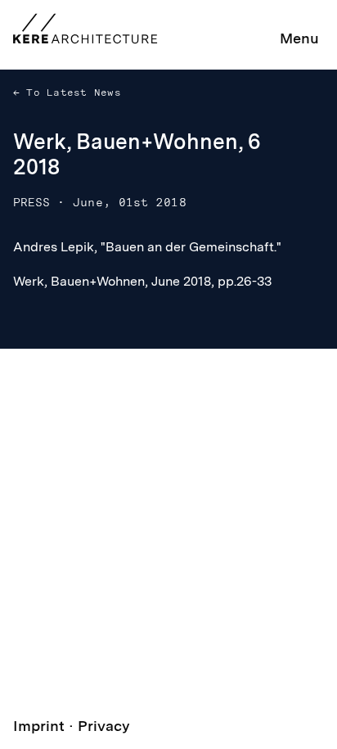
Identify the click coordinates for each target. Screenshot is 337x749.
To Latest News (70, 92)
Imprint (39, 725)
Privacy (104, 725)
